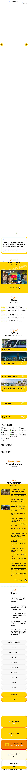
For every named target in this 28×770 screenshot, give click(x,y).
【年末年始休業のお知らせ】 (11, 321)
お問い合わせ (14, 677)
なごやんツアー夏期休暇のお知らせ (13, 318)
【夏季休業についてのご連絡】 (12, 307)
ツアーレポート (14, 672)
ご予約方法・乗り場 (14, 667)
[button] (26, 44)
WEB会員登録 (7, 767)
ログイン (20, 767)
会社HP (14, 687)
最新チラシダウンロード (19, 580)
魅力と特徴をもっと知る (13, 287)
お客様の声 (14, 657)
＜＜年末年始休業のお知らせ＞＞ (12, 315)
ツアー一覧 (14, 647)
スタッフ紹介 (14, 662)
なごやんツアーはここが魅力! (14, 642)
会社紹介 (14, 682)
